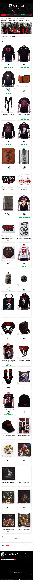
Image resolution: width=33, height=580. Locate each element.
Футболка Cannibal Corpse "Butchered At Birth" (8, 409)
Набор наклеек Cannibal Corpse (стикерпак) (24, 435)
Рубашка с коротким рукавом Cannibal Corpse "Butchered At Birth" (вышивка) (24, 63)
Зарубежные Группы (10, 18)
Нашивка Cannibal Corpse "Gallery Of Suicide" (24, 529)
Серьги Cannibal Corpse (24, 189)
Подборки (15, 14)
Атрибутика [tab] (3, 36)
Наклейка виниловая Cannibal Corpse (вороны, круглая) (8, 262)
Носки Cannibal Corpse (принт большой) (8, 386)
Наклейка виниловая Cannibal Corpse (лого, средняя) (8, 239)
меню (4, 14)
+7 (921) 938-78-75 (30, 574)
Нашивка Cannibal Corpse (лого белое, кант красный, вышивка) (8, 189)
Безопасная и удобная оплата (18, 11)
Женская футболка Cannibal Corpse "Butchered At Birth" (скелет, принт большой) (8, 361)
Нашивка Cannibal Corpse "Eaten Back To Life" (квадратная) (24, 459)
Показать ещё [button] (16, 538)
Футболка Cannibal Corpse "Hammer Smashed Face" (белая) (24, 262)
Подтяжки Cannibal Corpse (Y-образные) (8, 114)
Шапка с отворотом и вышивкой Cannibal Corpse (24, 409)
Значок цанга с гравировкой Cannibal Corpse (24, 287)
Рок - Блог (22, 14)
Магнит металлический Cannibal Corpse (24, 360)
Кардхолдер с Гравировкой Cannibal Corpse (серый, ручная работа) (8, 213)
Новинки (8, 14)
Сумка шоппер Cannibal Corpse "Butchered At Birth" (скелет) (8, 311)
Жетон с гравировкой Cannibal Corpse (8, 287)
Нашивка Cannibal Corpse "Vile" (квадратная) (8, 482)
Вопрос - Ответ (27, 560)
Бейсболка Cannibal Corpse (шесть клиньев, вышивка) (8, 435)
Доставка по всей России (6, 11)
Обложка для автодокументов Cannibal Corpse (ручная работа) (8, 166)
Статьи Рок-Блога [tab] (8, 36)
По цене (10, 39)
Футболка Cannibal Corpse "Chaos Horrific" (24, 114)
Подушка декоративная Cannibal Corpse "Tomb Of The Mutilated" (24, 386)
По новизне (6, 39)
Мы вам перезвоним (24, 0)
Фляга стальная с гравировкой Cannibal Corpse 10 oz (24, 166)
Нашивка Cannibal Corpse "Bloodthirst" (24, 482)
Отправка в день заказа (29, 11)
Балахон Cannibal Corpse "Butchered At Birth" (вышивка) (8, 89)
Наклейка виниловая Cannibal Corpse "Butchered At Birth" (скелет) (24, 239)
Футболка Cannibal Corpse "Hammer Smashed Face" (24, 213)
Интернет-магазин (12, 1)
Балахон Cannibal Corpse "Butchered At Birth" (24, 311)
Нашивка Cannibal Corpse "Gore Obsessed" (8, 529)
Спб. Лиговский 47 (18, 1)
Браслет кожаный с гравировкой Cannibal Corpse (24, 88)
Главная (2, 18)
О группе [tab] (13, 36)
